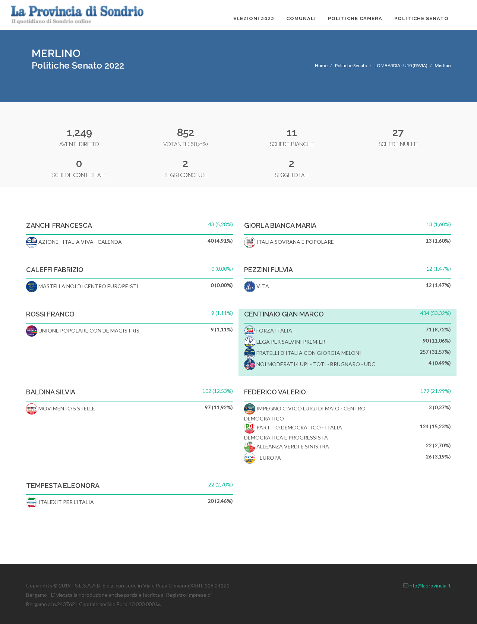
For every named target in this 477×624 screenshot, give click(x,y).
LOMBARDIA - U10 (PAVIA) (401, 65)
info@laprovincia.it (429, 585)
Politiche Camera (355, 18)
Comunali (301, 18)
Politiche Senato (421, 18)
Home (321, 65)
